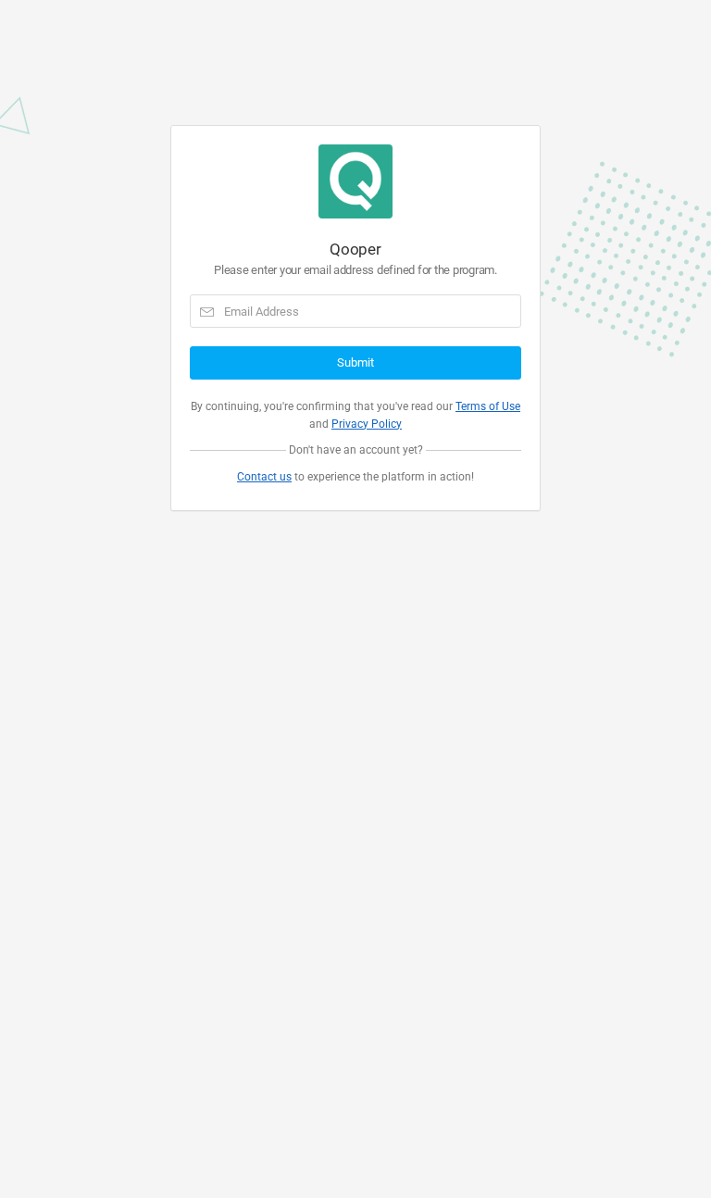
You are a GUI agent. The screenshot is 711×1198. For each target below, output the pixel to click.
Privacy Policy (366, 424)
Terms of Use (487, 406)
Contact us (264, 476)
